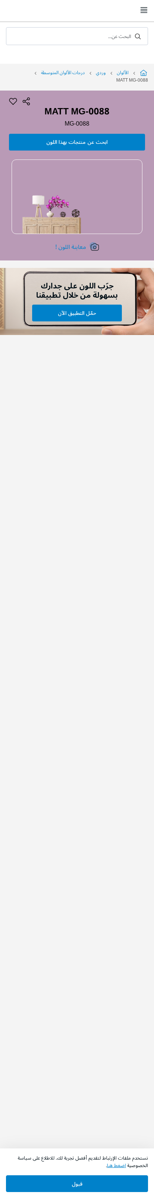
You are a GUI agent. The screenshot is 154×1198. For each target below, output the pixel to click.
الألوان (123, 73)
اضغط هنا (116, 1165)
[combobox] (77, 36)
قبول (77, 1184)
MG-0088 (77, 124)
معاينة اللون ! (70, 247)
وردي (101, 73)
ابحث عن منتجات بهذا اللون (77, 142)
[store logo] (77, 10)
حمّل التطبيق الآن (77, 313)
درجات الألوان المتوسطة (63, 73)
